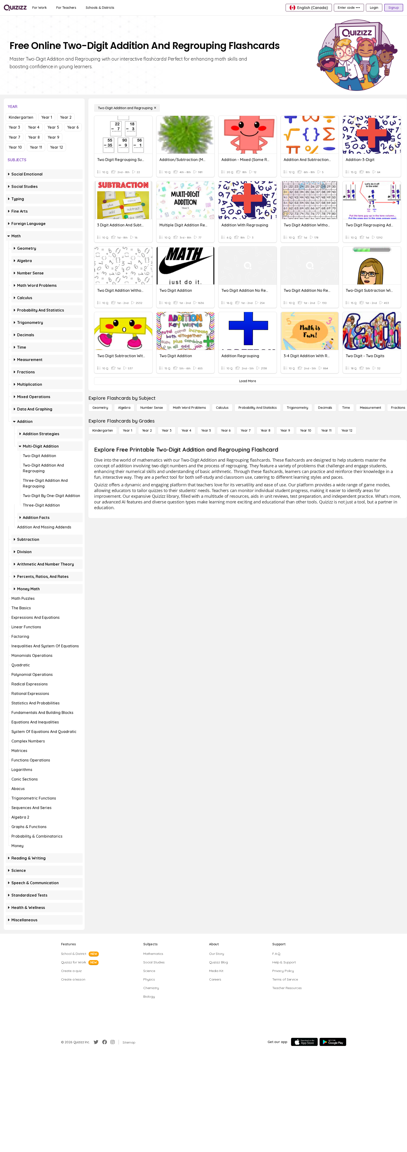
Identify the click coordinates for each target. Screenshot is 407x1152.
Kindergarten (21, 117)
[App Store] (304, 1042)
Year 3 (14, 127)
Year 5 (53, 127)
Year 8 (34, 137)
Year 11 (36, 147)
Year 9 (53, 137)
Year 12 (56, 147)
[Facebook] (104, 1042)
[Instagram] (112, 1042)
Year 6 (73, 127)
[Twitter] (96, 1042)
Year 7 (14, 137)
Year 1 (46, 117)
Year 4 (33, 127)
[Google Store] (333, 1042)
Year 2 (66, 117)
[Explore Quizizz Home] (15, 8)
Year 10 (15, 147)
